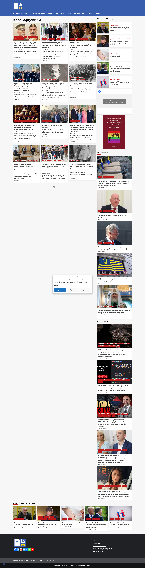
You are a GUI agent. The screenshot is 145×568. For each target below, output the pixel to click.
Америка (112, 38)
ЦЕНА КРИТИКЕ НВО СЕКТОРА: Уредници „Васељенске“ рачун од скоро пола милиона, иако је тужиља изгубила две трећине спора (113, 494)
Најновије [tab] (101, 19)
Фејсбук (15, 560)
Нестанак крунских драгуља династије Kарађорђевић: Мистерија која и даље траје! (24, 127)
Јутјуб (47, 560)
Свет (62, 14)
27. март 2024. (74, 86)
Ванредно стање (102, 343)
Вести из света (98, 551)
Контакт (95, 540)
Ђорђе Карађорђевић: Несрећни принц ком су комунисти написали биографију (54, 86)
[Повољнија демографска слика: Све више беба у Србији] (103, 54)
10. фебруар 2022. (19, 171)
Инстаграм (27, 560)
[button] (90, 276)
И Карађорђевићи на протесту (52, 125)
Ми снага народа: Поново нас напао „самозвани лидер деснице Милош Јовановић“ (119, 29)
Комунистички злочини (76, 79)
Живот (89, 14)
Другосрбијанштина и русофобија (122, 343)
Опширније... (17, 57)
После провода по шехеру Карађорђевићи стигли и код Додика (24, 167)
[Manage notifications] (4, 564)
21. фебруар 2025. (19, 92)
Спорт (97, 14)
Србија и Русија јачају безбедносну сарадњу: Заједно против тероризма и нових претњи (120, 82)
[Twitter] (18, 549)
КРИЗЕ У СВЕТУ (53, 14)
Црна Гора (22, 38)
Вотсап (42, 560)
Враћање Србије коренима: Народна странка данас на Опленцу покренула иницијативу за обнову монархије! (25, 87)
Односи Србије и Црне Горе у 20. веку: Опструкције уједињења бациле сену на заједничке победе (26, 45)
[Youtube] (32, 549)
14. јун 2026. (45, 49)
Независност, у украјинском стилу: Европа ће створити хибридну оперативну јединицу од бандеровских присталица (113, 183)
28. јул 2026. (101, 498)
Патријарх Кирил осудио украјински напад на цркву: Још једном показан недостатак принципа (114, 313)
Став (69, 14)
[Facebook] (15, 549)
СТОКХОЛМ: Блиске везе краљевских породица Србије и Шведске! (81, 45)
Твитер (21, 560)
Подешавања (84, 290)
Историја (25, 36)
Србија (26, 14)
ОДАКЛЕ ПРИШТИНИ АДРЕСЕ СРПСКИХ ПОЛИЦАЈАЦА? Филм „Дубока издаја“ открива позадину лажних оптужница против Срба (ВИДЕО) (114, 423)
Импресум (96, 543)
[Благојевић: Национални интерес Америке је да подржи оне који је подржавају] (103, 41)
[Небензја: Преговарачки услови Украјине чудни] (114, 201)
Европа (77, 38)
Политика (17, 79)
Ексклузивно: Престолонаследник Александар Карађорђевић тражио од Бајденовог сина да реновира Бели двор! (82, 128)
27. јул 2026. (18, 49)
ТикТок (52, 560)
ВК (38, 560)
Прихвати (60, 290)
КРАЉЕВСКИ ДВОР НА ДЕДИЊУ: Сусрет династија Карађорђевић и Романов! (54, 45)
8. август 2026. (102, 464)
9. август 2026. (102, 428)
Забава (16, 121)
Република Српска (126, 38)
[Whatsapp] (29, 549)
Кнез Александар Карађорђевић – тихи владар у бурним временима (81, 166)
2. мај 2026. (73, 49)
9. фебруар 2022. (46, 173)
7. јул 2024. (45, 90)
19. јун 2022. (73, 133)
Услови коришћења (99, 546)
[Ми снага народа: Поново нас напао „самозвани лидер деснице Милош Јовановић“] (103, 27)
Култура (30, 36)
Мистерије (53, 79)
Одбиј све (72, 290)
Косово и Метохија (102, 415)
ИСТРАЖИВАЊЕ (102, 345)
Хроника (62, 160)
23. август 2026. (102, 358)
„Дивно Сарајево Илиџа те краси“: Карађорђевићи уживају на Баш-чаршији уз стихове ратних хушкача (54, 168)
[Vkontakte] (26, 549)
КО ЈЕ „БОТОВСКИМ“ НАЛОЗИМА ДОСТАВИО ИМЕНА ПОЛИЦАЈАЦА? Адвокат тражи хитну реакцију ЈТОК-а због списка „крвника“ (113, 388)
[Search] (131, 13)
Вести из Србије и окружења (102, 549)
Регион (35, 36)
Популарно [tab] (111, 19)
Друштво (45, 38)
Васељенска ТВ (110, 343)
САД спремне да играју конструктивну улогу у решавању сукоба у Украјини (113, 280)
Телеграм (33, 560)
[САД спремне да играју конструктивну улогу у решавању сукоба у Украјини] (114, 265)
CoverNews (80, 565)
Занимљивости (79, 14)
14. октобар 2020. (74, 169)
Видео (108, 379)
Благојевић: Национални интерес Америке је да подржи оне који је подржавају (119, 43)
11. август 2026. (102, 392)
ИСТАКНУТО (16, 14)
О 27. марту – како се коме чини (81, 84)
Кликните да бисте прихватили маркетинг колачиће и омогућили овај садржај (114, 101)
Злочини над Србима (38, 14)
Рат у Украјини (106, 177)
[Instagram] (21, 549)
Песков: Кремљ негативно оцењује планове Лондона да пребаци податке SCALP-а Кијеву (113, 248)
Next (57, 187)
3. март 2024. (18, 131)
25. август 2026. (102, 187)
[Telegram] (24, 549)
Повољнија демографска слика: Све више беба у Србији (119, 55)
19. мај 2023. (45, 127)
